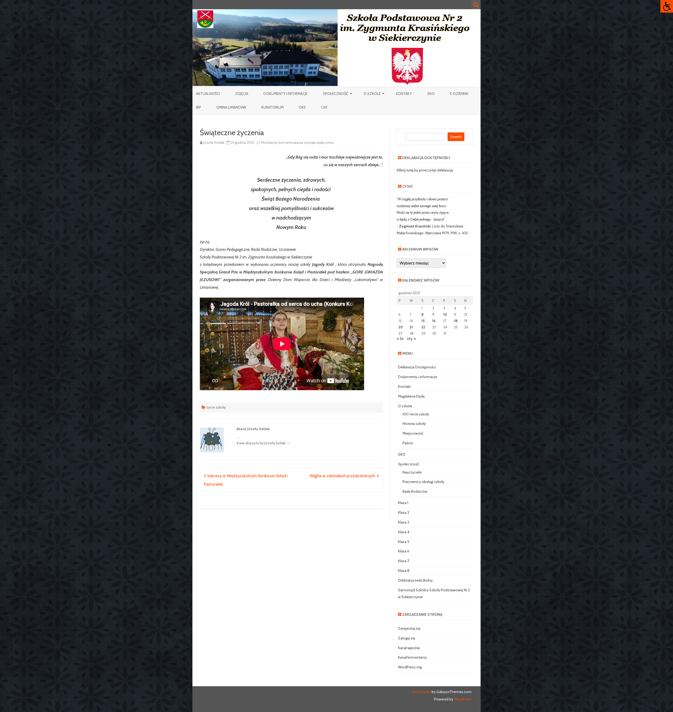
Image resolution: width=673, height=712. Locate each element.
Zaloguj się (406, 638)
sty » (411, 338)
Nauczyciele (412, 472)
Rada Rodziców (414, 491)
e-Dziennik (459, 93)
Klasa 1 (403, 502)
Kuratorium (272, 107)
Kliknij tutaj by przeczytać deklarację (425, 170)
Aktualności (208, 93)
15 (423, 321)
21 (411, 327)
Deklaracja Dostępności (417, 367)
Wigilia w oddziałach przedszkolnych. (343, 475)
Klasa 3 (403, 522)
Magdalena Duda (411, 396)
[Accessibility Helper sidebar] (666, 6)
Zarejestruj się (409, 628)
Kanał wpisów (409, 647)
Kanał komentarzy (412, 657)
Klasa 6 (403, 551)
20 (401, 327)
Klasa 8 (403, 570)
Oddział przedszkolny (415, 580)
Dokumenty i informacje (285, 93)
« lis (400, 338)
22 (423, 327)
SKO (431, 93)
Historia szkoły (414, 423)
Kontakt (404, 93)
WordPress (462, 699)
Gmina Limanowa (231, 107)
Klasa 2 (403, 512)
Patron (407, 443)
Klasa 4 (403, 532)
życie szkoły (216, 407)
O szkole (372, 93)
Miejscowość (412, 433)
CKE (324, 107)
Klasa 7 (403, 560)
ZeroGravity (421, 691)
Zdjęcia (241, 93)
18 (455, 321)
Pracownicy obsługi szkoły (423, 481)
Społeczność (335, 93)
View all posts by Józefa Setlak (263, 443)
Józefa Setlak (213, 142)
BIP (198, 107)
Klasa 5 (403, 541)
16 (434, 321)
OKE (302, 107)
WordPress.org (410, 667)
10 (445, 314)
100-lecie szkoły (415, 414)
